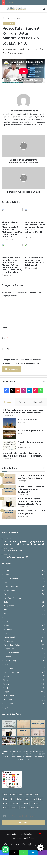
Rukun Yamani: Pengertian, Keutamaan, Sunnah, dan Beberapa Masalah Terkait (30, 501)
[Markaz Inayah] (16, 9)
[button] (5, 849)
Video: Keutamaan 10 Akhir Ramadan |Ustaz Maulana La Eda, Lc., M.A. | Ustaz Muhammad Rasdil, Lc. (35, 228)
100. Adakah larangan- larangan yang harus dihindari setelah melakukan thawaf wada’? (23, 411)
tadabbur (14, 807)
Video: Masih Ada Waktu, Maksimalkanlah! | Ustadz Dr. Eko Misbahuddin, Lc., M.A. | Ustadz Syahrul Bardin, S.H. (12, 229)
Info (5, 614)
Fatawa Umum (9, 590)
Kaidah (6, 618)
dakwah (29, 795)
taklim (23, 807)
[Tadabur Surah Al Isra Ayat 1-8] (9, 445)
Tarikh (5, 688)
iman (5, 799)
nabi (26, 799)
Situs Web (6, 349)
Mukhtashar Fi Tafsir (11, 645)
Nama (5, 327)
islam (12, 799)
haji (36, 795)
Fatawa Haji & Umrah (11, 586)
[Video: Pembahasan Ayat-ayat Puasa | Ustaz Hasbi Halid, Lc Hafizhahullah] (35, 249)
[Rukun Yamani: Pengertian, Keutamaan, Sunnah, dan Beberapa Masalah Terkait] (9, 502)
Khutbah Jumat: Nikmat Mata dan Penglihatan (31, 512)
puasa (5, 803)
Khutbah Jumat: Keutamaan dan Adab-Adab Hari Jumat (31, 476)
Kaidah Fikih (8, 621)
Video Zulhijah (34, 807)
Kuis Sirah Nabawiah (27, 419)
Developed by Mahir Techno (23, 838)
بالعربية (6, 707)
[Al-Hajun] (38, 741)
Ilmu (5, 610)
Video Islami (15, 18)
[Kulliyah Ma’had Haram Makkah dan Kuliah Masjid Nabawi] (9, 741)
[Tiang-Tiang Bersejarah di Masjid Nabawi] (23, 741)
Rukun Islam (8, 668)
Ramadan (14, 803)
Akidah (6, 575)
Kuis (5, 633)
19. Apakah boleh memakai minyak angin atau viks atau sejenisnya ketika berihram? (22, 454)
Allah (5, 795)
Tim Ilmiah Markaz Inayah (14, 49)
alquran (13, 795)
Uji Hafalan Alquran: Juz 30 (30, 431)
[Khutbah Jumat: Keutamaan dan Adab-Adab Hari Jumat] (9, 479)
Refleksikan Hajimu (11, 661)
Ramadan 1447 (9, 657)
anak (21, 795)
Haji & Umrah (8, 606)
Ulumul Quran (8, 696)
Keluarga (6, 625)
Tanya (5, 680)
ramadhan (24, 803)
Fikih (5, 594)
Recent (22, 402)
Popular (7, 402)
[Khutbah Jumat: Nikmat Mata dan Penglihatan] (9, 514)
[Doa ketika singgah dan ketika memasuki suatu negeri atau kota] (9, 724)
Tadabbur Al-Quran (11, 672)
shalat (5, 807)
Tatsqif (6, 692)
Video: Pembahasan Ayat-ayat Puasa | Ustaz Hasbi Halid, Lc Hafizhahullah (34, 261)
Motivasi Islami (9, 641)
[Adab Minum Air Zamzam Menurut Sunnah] (38, 732)
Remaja (6, 664)
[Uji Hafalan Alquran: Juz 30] (9, 434)
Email (5, 338)
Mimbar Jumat (9, 637)
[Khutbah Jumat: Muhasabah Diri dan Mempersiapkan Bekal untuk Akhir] (9, 490)
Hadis (5, 602)
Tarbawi (6, 684)
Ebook (5, 582)
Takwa (6, 676)
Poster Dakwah (9, 649)
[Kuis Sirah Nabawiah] (9, 423)
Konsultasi (7, 629)
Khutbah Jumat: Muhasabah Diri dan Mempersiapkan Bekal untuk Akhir (31, 489)
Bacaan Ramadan (10, 578)
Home (6, 18)
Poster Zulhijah (37, 799)
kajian (19, 799)
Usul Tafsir (7, 700)
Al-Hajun (9, 3)
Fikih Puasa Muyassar (12, 598)
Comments (38, 402)
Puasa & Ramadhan (11, 653)
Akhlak (6, 571)
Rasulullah (35, 803)
